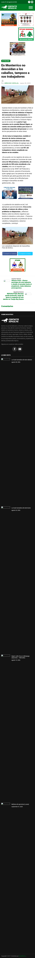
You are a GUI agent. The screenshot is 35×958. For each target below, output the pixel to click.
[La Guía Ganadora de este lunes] (5, 579)
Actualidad (5, 61)
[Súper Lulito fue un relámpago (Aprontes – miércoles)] (5, 728)
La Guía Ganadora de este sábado (21, 360)
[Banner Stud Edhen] (26, 34)
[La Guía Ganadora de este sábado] (5, 431)
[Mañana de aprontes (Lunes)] (5, 876)
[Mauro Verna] (9, 192)
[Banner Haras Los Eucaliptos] (9, 19)
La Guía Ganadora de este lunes (21, 508)
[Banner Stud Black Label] (17, 48)
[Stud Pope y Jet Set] (17, 264)
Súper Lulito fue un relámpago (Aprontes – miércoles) (20, 657)
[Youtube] (32, 2)
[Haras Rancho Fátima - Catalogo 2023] (26, 19)
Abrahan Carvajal (11, 83)
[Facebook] (29, 2)
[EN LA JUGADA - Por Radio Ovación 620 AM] (25, 192)
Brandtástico (22, 956)
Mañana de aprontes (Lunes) (20, 804)
